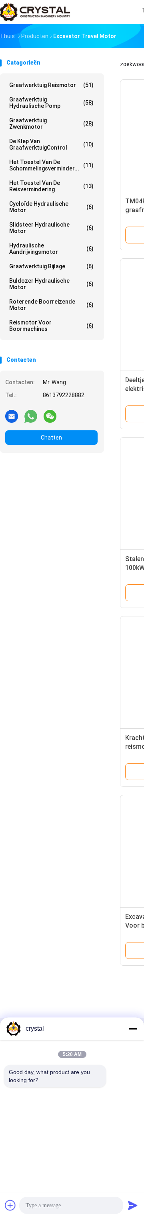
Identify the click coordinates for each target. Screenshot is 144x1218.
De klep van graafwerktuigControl (51, 144)
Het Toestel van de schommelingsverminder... (51, 165)
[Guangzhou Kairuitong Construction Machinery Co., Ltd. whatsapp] (30, 415)
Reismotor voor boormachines (51, 325)
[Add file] (10, 1205)
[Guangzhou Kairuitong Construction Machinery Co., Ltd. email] (11, 415)
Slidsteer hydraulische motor (51, 227)
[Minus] (133, 1029)
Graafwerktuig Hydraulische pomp (51, 102)
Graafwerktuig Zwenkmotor (51, 123)
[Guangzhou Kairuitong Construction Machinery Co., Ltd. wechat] (50, 415)
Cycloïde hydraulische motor (51, 207)
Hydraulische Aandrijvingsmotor (51, 248)
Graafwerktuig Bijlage (51, 266)
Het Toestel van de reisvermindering (51, 186)
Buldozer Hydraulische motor (51, 284)
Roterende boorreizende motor (51, 304)
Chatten (51, 437)
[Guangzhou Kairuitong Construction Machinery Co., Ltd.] (35, 12)
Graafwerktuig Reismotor (51, 85)
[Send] (132, 1205)
